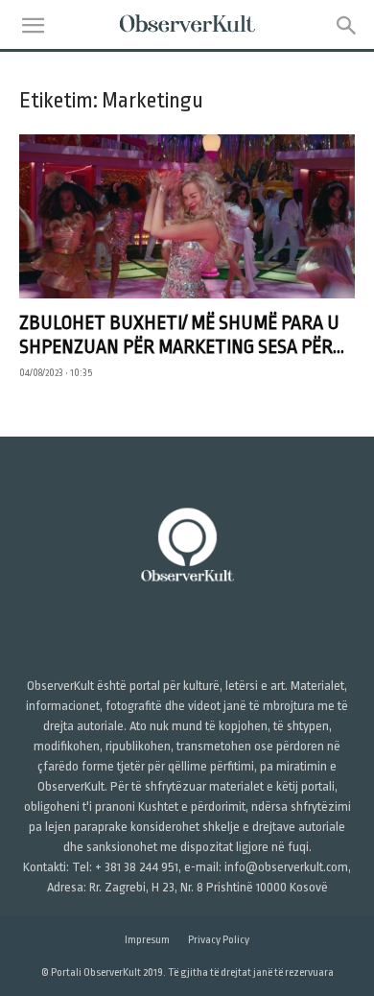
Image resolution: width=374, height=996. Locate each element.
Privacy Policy (218, 940)
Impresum (147, 940)
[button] (32, 26)
